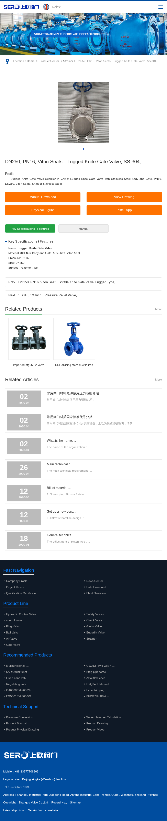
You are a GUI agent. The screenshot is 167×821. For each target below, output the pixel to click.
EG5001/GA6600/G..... (20, 696)
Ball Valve (12, 632)
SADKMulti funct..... (18, 671)
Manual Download (43, 197)
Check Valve (94, 620)
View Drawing (124, 197)
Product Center (49, 61)
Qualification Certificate (21, 593)
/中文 (56, 7)
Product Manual (16, 723)
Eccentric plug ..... (97, 690)
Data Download (96, 587)
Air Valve (11, 638)
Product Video (95, 729)
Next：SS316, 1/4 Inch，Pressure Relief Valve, (42, 295)
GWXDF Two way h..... (100, 665)
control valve (14, 620)
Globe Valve (94, 626)
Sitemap (75, 802)
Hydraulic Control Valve (21, 614)
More (158, 309)
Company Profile (16, 581)
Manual (83, 228)
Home (31, 61)
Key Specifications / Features (30, 228)
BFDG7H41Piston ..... (100, 696)
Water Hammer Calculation (103, 717)
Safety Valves (95, 614)
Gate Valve (13, 644)
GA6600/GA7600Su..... (21, 690)
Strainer (68, 61)
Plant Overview (96, 593)
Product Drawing (97, 723)
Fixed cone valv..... (18, 678)
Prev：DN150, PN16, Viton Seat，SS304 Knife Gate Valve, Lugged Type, (61, 282)
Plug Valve (13, 626)
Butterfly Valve (95, 632)
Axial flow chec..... (97, 678)
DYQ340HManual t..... (100, 684)
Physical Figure (42, 210)
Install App (124, 210)
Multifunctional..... (17, 665)
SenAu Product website (43, 810)
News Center (94, 581)
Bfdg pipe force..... (98, 671)
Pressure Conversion (19, 717)
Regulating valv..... (18, 684)
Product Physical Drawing (22, 729)
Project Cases (15, 587)
